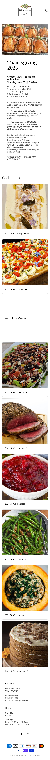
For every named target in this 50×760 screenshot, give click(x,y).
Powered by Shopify (35, 755)
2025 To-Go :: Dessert (15, 671)
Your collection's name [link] (16, 318)
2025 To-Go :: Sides (14, 559)
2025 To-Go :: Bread (14, 289)
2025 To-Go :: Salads (15, 392)
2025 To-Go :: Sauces (15, 504)
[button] (3, 10)
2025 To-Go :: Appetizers (17, 234)
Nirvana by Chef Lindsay (21, 755)
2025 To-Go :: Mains (14, 448)
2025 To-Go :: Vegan (14, 615)
